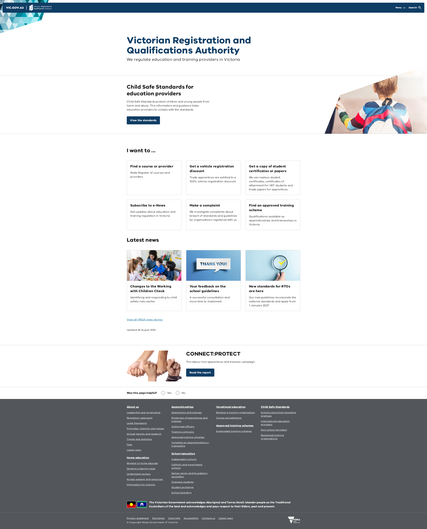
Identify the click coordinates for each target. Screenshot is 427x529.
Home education (138, 457)
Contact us (208, 518)
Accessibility (191, 518)
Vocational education (231, 407)
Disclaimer (158, 518)
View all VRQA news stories (145, 320)
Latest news (226, 518)
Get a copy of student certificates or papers (267, 168)
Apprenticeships (182, 407)
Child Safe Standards (275, 407)
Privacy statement (138, 518)
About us (133, 407)
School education (183, 453)
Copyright (174, 518)
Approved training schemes (235, 425)
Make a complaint (205, 205)
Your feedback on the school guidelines (208, 288)
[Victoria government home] (294, 520)
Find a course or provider (151, 166)
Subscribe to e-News (147, 205)
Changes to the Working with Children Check (150, 288)
